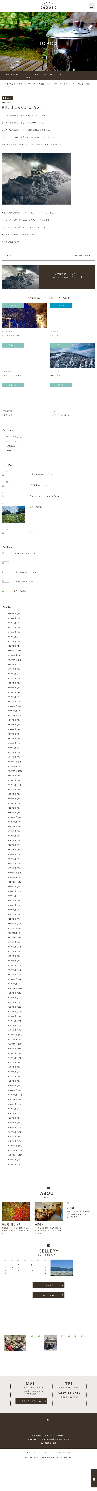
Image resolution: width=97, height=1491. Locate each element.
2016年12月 (12, 1146)
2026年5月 (11, 627)
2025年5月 (11, 683)
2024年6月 (11, 734)
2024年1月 (11, 757)
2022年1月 (11, 868)
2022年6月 (11, 845)
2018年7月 (11, 1058)
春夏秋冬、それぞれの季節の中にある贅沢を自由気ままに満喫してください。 (15, 1228)
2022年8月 (11, 836)
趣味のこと (11, 450)
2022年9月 (11, 831)
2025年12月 (12, 651)
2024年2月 (11, 752)
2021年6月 (11, 900)
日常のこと (11, 446)
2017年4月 (11, 1127)
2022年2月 (11, 863)
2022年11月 (12, 822)
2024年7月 (11, 729)
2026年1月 (11, 646)
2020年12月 (12, 928)
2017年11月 (12, 1095)
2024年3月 (11, 748)
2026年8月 (11, 614)
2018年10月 (12, 1044)
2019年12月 (12, 979)
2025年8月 (11, 669)
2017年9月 (11, 1104)
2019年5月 (11, 1012)
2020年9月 (11, 942)
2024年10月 (12, 715)
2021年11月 (12, 877)
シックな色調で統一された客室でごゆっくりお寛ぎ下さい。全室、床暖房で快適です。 (48, 1228)
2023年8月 (11, 780)
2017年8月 (11, 1109)
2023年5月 (11, 794)
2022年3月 (11, 859)
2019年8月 (11, 998)
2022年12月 (12, 817)
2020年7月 (11, 951)
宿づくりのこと (13, 441)
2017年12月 (12, 1090)
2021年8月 (11, 891)
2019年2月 (11, 1025)
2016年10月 (12, 1155)
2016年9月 (11, 1160)
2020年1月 (11, 974)
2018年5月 (11, 1067)
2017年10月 (12, 1099)
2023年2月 (11, 808)
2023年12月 (12, 762)
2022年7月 (11, 840)
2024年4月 (11, 743)
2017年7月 (11, 1113)
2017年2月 (11, 1136)
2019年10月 (12, 988)
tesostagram (48, 1295)
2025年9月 (11, 664)
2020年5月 (11, 956)
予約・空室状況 (94, 1477)
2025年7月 (11, 674)
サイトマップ (43, 1452)
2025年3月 (11, 692)
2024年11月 (12, 711)
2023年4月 (11, 799)
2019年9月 (11, 993)
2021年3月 (11, 914)
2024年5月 (11, 738)
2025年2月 (11, 697)
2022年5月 (11, 849)
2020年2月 (11, 970)
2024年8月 (11, 725)
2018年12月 (12, 1035)
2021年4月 (11, 910)
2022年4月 (11, 854)
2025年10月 (12, 660)
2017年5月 (11, 1123)
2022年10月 (12, 826)
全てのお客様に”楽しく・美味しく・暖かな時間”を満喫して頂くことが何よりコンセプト (81, 1212)
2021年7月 (11, 896)
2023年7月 (11, 785)
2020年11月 (12, 933)
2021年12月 (12, 873)
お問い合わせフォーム (31, 1401)
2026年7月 (11, 618)
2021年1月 (11, 924)
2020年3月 (11, 965)
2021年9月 (11, 887)
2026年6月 (11, 623)
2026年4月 (11, 632)
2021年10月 (12, 882)
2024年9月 (11, 720)
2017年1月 (11, 1141)
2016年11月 (12, 1150)
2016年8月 (11, 1164)
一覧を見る (48, 1285)
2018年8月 (11, 1053)
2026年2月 (11, 641)
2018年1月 (11, 1086)
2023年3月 (11, 803)
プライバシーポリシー (62, 1452)
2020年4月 (11, 961)
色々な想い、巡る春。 (83, 255)
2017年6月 (11, 1118)
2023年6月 (11, 789)
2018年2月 (11, 1081)
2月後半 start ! (10, 255)
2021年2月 (11, 919)
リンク (28, 1452)
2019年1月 (11, 1030)
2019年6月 (11, 1007)
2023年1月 (11, 813)
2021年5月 (11, 905)
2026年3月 (11, 637)
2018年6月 (11, 1062)
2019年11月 (12, 984)
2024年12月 (12, 706)
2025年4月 (11, 688)
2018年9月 (11, 1048)
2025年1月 (11, 701)
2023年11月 (12, 766)
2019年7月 (11, 1002)
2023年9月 (11, 775)
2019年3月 (11, 1021)
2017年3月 (11, 1132)
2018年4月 (11, 1072)
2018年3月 (11, 1076)
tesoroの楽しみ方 (14, 437)
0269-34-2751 (69, 1392)
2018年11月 (12, 1039)
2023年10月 (12, 771)
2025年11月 (12, 655)
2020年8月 (11, 947)
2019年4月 (11, 1016)
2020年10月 (12, 937)
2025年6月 (11, 678)
